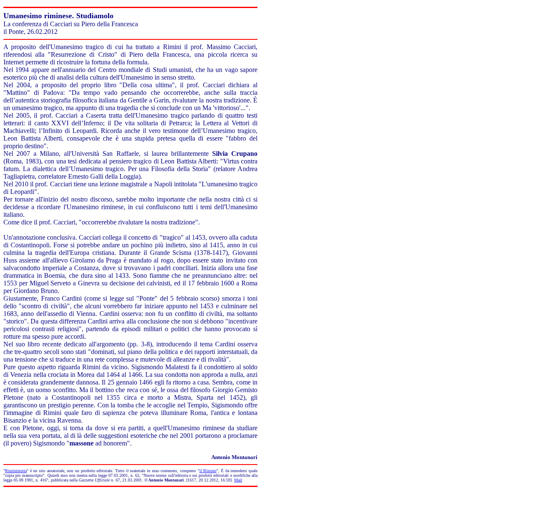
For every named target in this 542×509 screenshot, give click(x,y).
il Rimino (208, 470)
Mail (238, 480)
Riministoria (16, 470)
